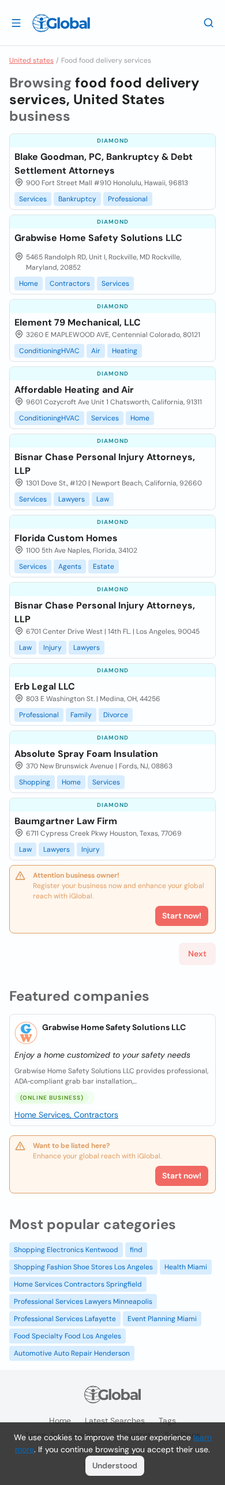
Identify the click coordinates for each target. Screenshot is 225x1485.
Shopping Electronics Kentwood (66, 1249)
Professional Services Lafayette (65, 1318)
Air (95, 350)
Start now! (181, 1175)
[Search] (208, 22)
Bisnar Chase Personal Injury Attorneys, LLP (104, 464)
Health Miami (185, 1267)
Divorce (115, 714)
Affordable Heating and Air (74, 390)
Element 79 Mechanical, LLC (77, 322)
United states (31, 60)
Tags (167, 1420)
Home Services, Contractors (66, 1114)
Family (81, 714)
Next (197, 953)
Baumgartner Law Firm (65, 821)
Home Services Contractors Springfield (78, 1284)
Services (33, 199)
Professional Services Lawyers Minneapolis (83, 1301)
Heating (124, 350)
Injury (52, 647)
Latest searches (115, 1420)
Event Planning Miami (162, 1318)
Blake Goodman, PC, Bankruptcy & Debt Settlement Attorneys (103, 164)
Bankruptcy (77, 199)
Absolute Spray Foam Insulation (86, 754)
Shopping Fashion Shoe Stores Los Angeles (83, 1267)
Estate (103, 566)
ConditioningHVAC (49, 350)
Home (28, 283)
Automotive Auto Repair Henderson (72, 1353)
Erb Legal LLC (44, 686)
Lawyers (71, 499)
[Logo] (61, 23)
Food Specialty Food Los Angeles (67, 1336)
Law (102, 499)
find (136, 1249)
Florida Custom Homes (66, 538)
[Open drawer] (16, 22)
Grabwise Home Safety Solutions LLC (114, 1027)
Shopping (34, 782)
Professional (128, 199)
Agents (69, 566)
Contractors (70, 283)
